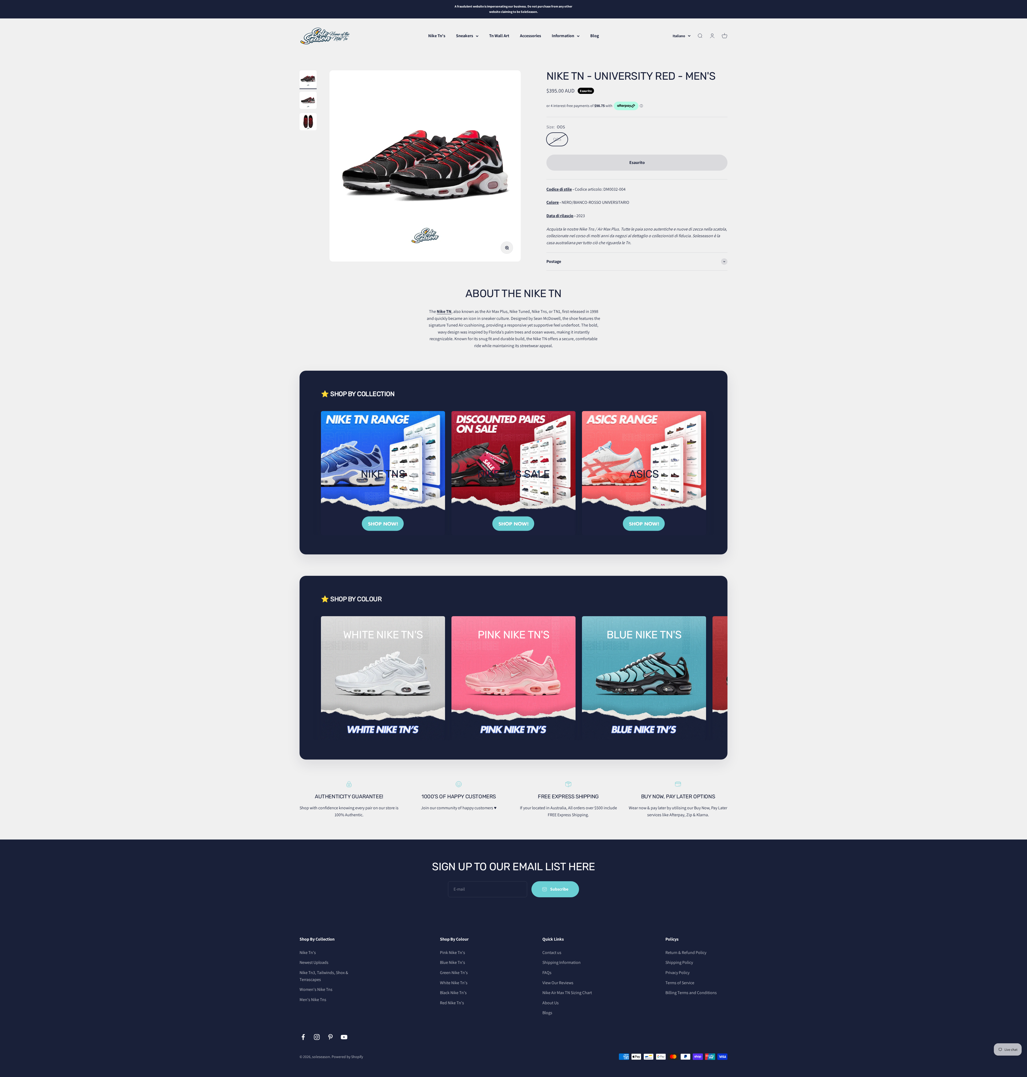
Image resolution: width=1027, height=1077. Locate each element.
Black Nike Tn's (453, 992)
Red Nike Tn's (452, 1003)
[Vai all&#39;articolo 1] (308, 79)
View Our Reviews (557, 983)
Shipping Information (561, 962)
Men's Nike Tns (313, 999)
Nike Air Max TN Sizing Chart (567, 992)
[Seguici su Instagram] (316, 1037)
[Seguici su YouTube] (344, 1037)
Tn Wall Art (499, 36)
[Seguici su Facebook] (303, 1037)
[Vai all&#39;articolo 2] (308, 101)
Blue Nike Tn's (452, 962)
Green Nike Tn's (454, 972)
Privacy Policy (677, 972)
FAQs (546, 972)
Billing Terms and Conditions (691, 992)
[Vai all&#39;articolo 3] (308, 122)
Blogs (547, 1012)
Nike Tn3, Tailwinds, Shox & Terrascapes (324, 976)
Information (563, 36)
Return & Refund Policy (685, 952)
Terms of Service (679, 983)
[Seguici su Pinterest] (330, 1037)
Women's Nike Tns (316, 989)
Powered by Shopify (347, 1056)
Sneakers (464, 36)
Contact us (551, 952)
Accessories (530, 36)
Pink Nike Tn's (452, 952)
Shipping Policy (679, 962)
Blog (594, 36)
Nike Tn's (436, 36)
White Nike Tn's (453, 983)
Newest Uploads (314, 962)
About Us (550, 1003)
